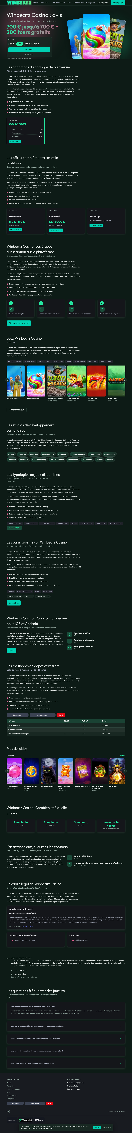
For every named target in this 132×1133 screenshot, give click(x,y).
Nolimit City (62, 454)
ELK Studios (87, 460)
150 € (27, 44)
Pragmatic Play (48, 454)
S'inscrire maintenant (19, 323)
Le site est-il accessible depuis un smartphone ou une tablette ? (37, 1051)
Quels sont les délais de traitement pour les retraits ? (32, 1063)
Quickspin (24, 460)
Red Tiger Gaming (39, 460)
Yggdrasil (12, 460)
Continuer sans (106, 1127)
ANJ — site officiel (27, 926)
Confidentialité (73, 1086)
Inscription (118, 2)
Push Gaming (95, 454)
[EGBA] (12, 1120)
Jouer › (122, 756)
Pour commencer (58, 3)
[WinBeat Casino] (19, 2)
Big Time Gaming (57, 460)
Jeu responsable (73, 1089)
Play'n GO (22, 454)
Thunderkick (73, 460)
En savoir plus (29, 54)
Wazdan (110, 460)
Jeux (69, 3)
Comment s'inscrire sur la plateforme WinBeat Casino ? (33, 1007)
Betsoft (100, 460)
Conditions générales (75, 1083)
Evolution (34, 454)
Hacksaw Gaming (78, 454)
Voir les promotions (15, 229)
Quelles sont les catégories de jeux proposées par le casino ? (35, 1039)
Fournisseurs (79, 3)
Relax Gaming (109, 454)
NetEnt (11, 454)
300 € (36, 44)
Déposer (29, 49)
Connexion (103, 2)
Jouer (11, 650)
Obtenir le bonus (14, 141)
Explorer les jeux (16, 409)
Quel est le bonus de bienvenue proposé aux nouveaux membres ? (37, 1026)
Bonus (35, 3)
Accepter (97, 1127)
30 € (12, 44)
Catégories (90, 3)
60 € (20, 44)
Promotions (45, 3)
